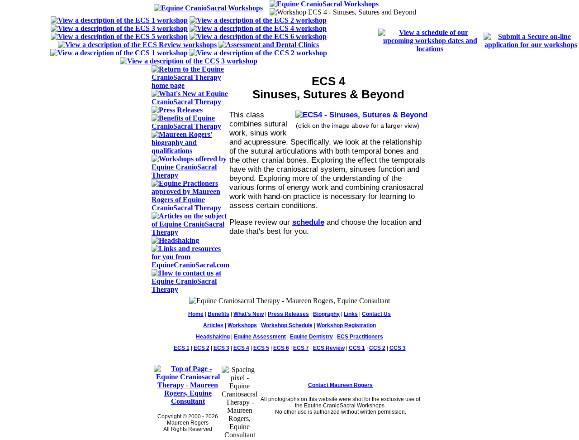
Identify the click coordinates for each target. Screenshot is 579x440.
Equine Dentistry (311, 337)
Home (196, 314)
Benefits (218, 314)
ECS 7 (301, 348)
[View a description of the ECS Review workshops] (137, 44)
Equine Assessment (260, 337)
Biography (326, 314)
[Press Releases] (177, 110)
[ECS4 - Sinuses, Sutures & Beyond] (361, 115)
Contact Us (376, 314)
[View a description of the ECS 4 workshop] (258, 28)
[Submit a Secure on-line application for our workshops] (531, 44)
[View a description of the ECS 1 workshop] (119, 20)
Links (351, 314)
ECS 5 (261, 348)
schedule (308, 222)
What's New (248, 314)
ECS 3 (221, 348)
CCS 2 (377, 348)
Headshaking (213, 337)
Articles (213, 325)
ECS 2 (201, 348)
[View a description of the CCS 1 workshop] (119, 53)
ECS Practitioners (360, 337)
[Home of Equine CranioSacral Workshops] (208, 8)
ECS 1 (182, 348)
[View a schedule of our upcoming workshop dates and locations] (430, 49)
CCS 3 (397, 348)
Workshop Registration (346, 325)
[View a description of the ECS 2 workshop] (258, 20)
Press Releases (288, 314)
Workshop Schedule (287, 325)
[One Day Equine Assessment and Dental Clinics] (268, 44)
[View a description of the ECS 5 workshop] (119, 36)
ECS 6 (281, 348)
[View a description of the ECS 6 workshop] (258, 36)
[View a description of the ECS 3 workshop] (119, 28)
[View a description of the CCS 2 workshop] (258, 53)
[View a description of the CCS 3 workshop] (188, 61)
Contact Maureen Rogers (340, 385)
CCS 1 (357, 348)
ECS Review (329, 348)
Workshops (242, 325)
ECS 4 (241, 348)
